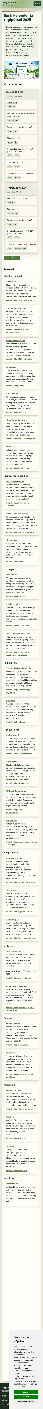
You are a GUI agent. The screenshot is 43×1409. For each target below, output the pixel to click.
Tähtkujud (10, 1146)
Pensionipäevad (13, 1023)
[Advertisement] (21, 1293)
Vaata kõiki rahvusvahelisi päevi (20, 532)
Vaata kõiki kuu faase (15, 722)
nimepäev (11, 106)
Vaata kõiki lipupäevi (15, 385)
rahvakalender (13, 213)
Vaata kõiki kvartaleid (15, 1138)
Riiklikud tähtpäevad (15, 340)
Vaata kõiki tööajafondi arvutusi (20, 911)
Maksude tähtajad (14, 858)
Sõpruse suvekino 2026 (16, 138)
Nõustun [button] (26, 1392)
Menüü (37, 4)
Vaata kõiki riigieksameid (17, 783)
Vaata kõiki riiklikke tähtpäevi (19, 359)
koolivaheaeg (12, 131)
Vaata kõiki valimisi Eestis (17, 468)
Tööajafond (11, 890)
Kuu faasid (10, 700)
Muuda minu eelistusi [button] (26, 1401)
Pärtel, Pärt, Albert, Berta (17, 198)
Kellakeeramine (13, 604)
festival (17, 167)
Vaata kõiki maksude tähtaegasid (21, 882)
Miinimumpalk (12, 919)
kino (16, 142)
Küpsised (5, 1396)
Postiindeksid (12, 1183)
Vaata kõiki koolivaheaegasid (19, 753)
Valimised (10, 446)
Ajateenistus (11, 820)
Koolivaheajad (12, 735)
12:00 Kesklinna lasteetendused (20, 173)
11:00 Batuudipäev (14, 163)
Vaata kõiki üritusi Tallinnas (18, 978)
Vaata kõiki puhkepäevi (16, 412)
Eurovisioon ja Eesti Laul (17, 986)
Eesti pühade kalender (16, 308)
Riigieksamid (12, 761)
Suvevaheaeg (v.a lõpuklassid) (19, 127)
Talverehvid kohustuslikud (18, 633)
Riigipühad (11, 281)
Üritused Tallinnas (14, 951)
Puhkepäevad (12, 393)
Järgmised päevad (12, 258)
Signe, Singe (12, 102)
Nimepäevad (12, 540)
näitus (17, 156)
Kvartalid (10, 1117)
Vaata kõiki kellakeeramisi (17, 625)
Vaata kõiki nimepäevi (15, 561)
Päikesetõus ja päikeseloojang (19, 668)
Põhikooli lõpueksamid (16, 791)
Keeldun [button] (26, 1397)
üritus (10, 142)
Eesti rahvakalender (15, 481)
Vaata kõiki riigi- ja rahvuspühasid (21, 300)
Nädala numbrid (13, 1090)
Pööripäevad (11, 574)
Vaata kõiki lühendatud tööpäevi (20, 439)
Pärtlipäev (11, 209)
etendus (17, 178)
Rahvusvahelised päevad (17, 513)
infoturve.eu (7, 1400)
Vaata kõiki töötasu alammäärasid (21, 938)
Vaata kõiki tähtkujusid (16, 1170)
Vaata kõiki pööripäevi (16, 596)
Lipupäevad (11, 367)
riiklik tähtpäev (13, 120)
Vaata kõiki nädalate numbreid (19, 1109)
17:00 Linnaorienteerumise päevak (21, 245)
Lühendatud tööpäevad (16, 420)
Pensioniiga (11, 1052)
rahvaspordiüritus (20, 249)
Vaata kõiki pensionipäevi (17, 1045)
